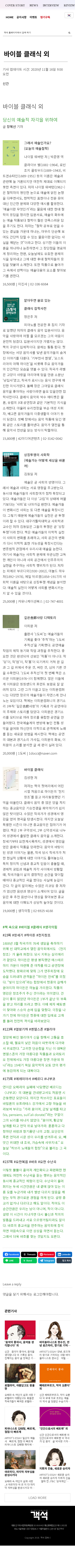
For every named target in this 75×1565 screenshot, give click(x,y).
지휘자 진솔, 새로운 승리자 (54, 1468)
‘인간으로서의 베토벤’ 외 (53, 1428)
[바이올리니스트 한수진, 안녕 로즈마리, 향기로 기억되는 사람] (54, 1330)
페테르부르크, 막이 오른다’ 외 (54, 1387)
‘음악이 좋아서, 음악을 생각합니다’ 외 (19, 1343)
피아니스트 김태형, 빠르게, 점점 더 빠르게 (20, 1430)
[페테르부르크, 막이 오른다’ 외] (54, 1373)
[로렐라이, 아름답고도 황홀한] (20, 1373)
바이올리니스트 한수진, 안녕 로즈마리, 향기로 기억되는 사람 (54, 1343)
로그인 (37, 1294)
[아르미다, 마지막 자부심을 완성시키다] (20, 1459)
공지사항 (22, 17)
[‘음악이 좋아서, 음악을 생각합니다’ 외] (20, 1330)
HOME (9, 17)
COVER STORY (15, 5)
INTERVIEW (51, 5)
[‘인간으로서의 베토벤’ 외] (54, 1416)
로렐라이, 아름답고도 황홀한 (20, 1387)
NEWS (34, 5)
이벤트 (33, 17)
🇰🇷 (69, 15)
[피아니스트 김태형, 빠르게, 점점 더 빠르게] (20, 1416)
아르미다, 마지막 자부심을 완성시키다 (20, 1473)
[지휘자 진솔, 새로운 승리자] (54, 1456)
